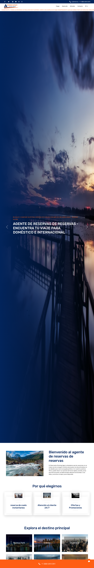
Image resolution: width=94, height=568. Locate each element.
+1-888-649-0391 (48, 564)
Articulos (72, 6)
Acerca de (64, 6)
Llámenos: (75, 2)
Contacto (80, 6)
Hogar (57, 6)
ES (86, 6)
